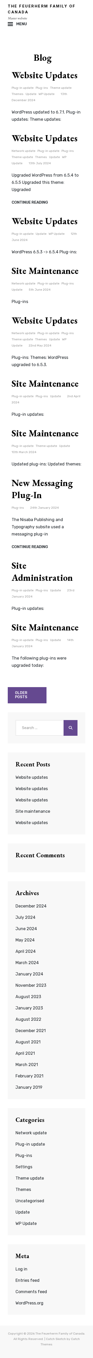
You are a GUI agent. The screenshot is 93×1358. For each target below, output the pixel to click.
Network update (23, 151)
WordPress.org (29, 1303)
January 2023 (29, 1008)
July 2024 (25, 917)
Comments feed (31, 1291)
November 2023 (31, 985)
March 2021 (27, 1064)
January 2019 (29, 1087)
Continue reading (30, 203)
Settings (24, 1166)
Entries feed (28, 1280)
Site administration (42, 571)
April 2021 (25, 1053)
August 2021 (28, 1042)
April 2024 (26, 951)
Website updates (45, 75)
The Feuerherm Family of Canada (59, 1333)
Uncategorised (30, 1200)
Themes (18, 94)
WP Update (46, 94)
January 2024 (29, 974)
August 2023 (28, 996)
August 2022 (28, 1019)
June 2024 (26, 928)
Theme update (61, 88)
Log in (21, 1269)
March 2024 (27, 962)
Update (31, 94)
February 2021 (29, 1076)
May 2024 (25, 940)
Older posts (21, 695)
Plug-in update (23, 88)
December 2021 (31, 1030)
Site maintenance (45, 271)
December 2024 (31, 906)
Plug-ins (42, 88)
